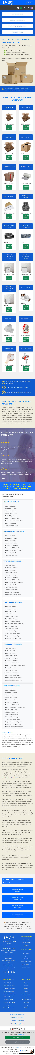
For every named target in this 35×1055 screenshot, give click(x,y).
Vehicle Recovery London (17, 1024)
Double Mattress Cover (25, 256)
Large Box (9, 137)
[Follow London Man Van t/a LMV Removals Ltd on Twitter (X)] (5, 972)
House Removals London (9, 985)
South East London (26, 994)
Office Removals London (9, 988)
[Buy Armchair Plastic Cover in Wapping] (25, 206)
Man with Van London (9, 983)
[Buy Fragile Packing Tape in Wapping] (25, 328)
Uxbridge (26, 1005)
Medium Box (25, 107)
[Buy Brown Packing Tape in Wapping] (9, 358)
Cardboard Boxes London (17, 1020)
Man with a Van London (17, 1017)
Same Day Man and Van (8, 1007)
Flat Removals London (9, 991)
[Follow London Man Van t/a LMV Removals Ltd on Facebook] (3, 972)
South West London (26, 999)
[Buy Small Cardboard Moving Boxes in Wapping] (9, 117)
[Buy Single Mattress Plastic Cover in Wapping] (9, 267)
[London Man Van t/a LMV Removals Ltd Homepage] (8, 2)
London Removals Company (17, 1014)
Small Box (9, 107)
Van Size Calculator (26, 958)
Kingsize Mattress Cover (9, 288)
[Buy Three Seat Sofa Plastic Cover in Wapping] (25, 236)
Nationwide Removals (9, 996)
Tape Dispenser (25, 348)
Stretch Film (25, 287)
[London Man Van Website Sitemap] (8, 974)
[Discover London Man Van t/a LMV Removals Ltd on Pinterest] (11, 972)
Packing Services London (9, 1002)
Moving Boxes (8, 1005)
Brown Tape (9, 348)
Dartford (26, 988)
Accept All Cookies (17, 1037)
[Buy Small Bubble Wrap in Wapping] (25, 176)
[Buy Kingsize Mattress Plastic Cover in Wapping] (9, 299)
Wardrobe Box (9, 167)
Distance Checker (26, 967)
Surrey (26, 996)
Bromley (26, 983)
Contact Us (8, 958)
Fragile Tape (25, 319)
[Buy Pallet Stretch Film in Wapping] (25, 297)
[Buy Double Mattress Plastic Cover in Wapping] (25, 267)
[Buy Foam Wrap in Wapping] (9, 328)
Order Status (26, 953)
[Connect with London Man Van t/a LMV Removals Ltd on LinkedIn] (14, 972)
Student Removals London (9, 994)
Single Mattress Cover (9, 256)
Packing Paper (9, 196)
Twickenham (26, 1002)
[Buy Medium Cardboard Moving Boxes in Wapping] (25, 117)
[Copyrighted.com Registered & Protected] (17, 1030)
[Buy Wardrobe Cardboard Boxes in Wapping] (9, 176)
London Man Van (17, 1047)
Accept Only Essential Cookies (18, 1042)
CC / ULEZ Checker (26, 964)
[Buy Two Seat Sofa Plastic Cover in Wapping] (9, 236)
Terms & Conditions (26, 942)
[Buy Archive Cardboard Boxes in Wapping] (25, 147)
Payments (26, 956)
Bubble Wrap (26, 167)
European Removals (8, 999)
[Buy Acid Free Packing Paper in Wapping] (9, 206)
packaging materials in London (10, 777)
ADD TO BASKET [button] (9, 127)
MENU (29, 3)
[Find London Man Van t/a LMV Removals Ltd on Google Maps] (8, 972)
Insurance (26, 945)
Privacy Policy (26, 939)
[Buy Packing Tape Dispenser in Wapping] (25, 358)
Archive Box (25, 137)
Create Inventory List (26, 961)
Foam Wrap (9, 319)
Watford (26, 1007)
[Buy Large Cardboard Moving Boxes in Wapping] (9, 147)
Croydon (26, 985)
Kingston (26, 991)
